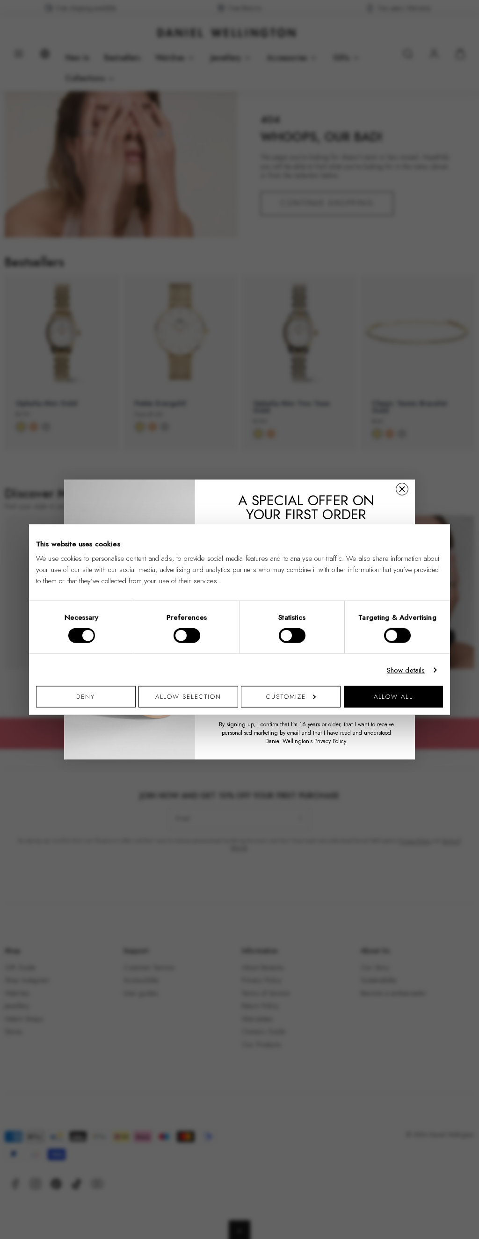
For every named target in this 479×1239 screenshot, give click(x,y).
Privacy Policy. (331, 741)
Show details (406, 670)
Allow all (393, 696)
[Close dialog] (402, 489)
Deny (85, 696)
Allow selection (188, 696)
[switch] (187, 635)
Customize (286, 696)
